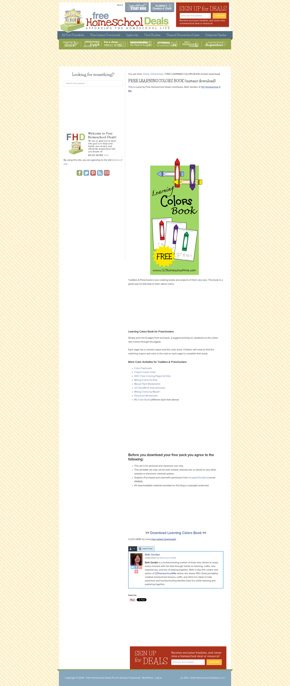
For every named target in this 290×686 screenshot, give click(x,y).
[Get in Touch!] (107, 174)
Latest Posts (147, 549)
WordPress (147, 678)
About (120, 5)
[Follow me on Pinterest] (93, 174)
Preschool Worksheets (146, 396)
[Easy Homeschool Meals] (191, 44)
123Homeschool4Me (165, 573)
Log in (158, 678)
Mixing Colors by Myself (147, 392)
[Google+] (140, 567)
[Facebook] (136, 567)
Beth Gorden (152, 554)
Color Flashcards (143, 368)
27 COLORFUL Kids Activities (149, 388)
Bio (133, 549)
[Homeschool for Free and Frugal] (141, 44)
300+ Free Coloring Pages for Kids (152, 376)
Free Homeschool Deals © (114, 19)
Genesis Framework (129, 678)
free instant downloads (163, 539)
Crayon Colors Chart (145, 372)
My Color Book (142, 400)
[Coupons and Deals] (71, 44)
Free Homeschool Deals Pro (100, 678)
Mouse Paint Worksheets (147, 384)
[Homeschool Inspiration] (215, 44)
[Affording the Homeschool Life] (167, 44)
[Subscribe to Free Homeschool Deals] (100, 174)
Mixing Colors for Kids (145, 380)
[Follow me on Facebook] (79, 174)
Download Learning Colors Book (176, 533)
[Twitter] (132, 567)
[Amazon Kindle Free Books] (115, 44)
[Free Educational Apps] (91, 44)
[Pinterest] (136, 572)
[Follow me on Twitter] (86, 174)
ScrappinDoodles (197, 478)
